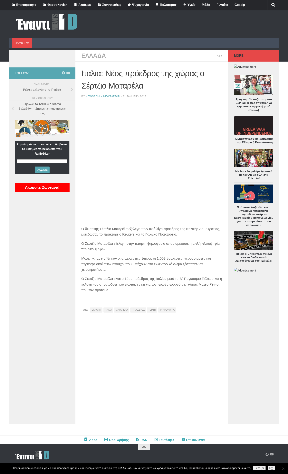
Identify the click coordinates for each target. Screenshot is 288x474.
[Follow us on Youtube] (68, 73)
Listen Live (21, 43)
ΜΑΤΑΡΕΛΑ (122, 309)
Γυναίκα (222, 4)
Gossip (240, 4)
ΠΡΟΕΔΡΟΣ (138, 309)
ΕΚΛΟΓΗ (96, 309)
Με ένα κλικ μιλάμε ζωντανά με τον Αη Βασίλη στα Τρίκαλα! (253, 175)
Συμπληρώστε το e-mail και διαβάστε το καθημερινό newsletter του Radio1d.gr (42, 148)
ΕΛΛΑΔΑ (93, 55)
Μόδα (206, 4)
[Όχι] (283, 468)
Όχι (271, 468)
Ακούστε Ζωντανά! (42, 187)
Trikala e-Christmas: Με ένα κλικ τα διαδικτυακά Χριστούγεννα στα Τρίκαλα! (253, 257)
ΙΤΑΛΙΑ (108, 309)
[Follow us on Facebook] (63, 73)
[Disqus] (151, 369)
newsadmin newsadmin (103, 96)
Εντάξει (259, 468)
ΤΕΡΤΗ (152, 309)
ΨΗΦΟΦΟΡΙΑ (167, 309)
